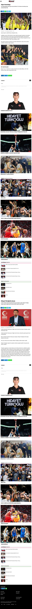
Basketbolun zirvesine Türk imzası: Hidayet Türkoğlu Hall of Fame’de (14, 131)
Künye (2, 604)
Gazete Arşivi (18, 598)
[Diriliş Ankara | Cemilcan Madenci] (16, 164)
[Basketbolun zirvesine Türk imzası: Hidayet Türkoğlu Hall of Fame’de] (16, 406)
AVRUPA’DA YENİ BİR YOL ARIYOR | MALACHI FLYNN (10, 153)
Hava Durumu (3, 597)
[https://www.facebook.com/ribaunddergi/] (1, 588)
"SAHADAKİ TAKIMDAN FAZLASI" (7, 110)
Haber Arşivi (2, 598)
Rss (15, 604)
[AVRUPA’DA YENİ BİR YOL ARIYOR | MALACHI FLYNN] (16, 143)
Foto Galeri (2, 591)
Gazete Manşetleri (19, 597)
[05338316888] (6, 588)
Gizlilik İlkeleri (12, 604)
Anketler (2, 594)
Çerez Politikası (8, 604)
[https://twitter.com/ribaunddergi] (3, 588)
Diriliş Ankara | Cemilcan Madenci (7, 174)
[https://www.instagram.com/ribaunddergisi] (4, 588)
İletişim (4, 604)
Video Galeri (18, 591)
